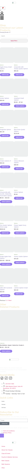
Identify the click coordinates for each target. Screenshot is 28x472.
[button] (0, 11)
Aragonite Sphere (5, 129)
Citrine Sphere (18, 192)
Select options (20, 106)
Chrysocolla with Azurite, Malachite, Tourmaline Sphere (6, 193)
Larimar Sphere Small (21, 288)
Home (3, 401)
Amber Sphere (4, 98)
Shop (3, 468)
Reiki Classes (5, 460)
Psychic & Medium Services (10, 457)
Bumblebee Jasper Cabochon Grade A (12, 345)
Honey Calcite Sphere (21, 256)
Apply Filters (14, 40)
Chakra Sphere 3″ (5, 161)
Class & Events (6, 453)
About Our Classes (7, 450)
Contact (3, 404)
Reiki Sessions (6, 464)
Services (4, 407)
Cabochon (2, 343)
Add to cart (5, 74)
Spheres (2, 65)
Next (10, 300)
